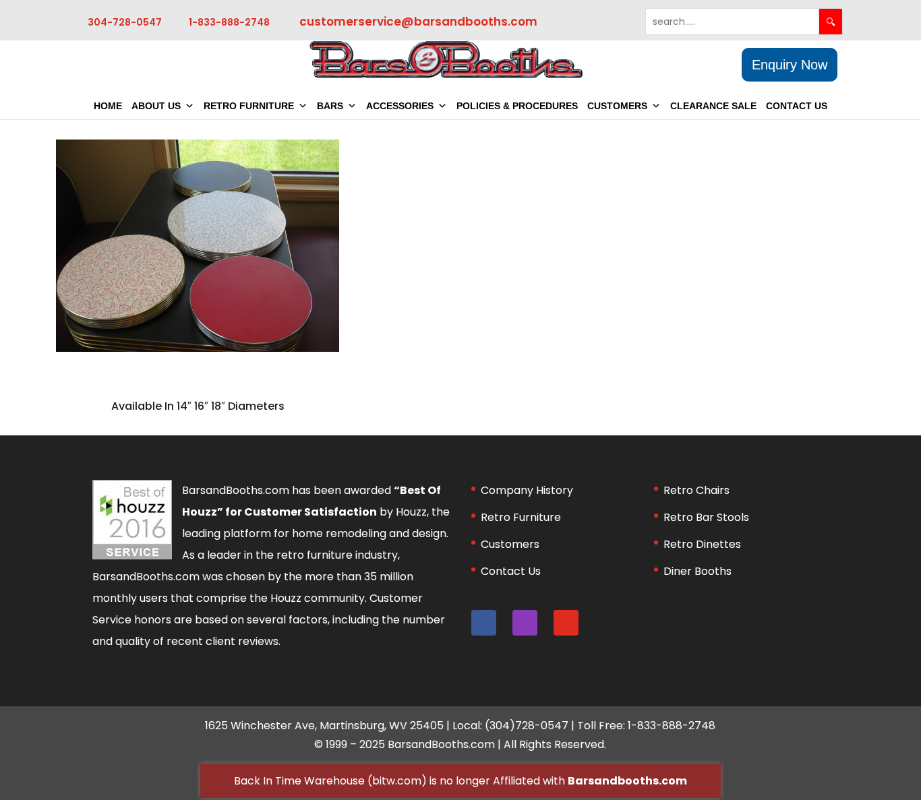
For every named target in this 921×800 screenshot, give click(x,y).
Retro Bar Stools (706, 517)
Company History (527, 490)
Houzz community (317, 598)
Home (108, 105)
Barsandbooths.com (627, 781)
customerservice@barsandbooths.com (418, 21)
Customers (617, 105)
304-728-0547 (125, 22)
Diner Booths (697, 571)
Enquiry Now (789, 64)
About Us (156, 105)
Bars (330, 105)
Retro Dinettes (702, 544)
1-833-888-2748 (229, 22)
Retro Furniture (249, 105)
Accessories (400, 105)
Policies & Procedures (517, 105)
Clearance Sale (713, 105)
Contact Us (796, 105)
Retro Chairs (696, 490)
